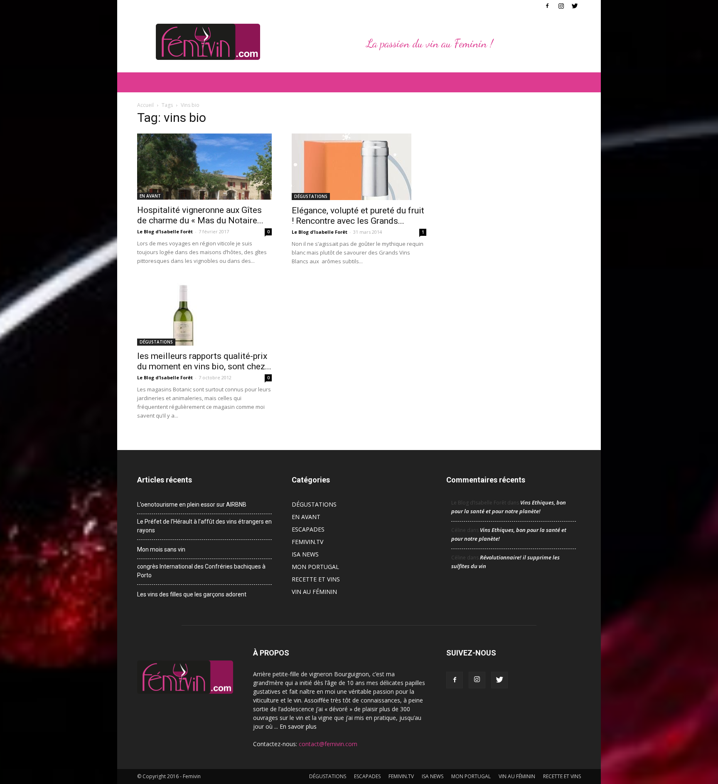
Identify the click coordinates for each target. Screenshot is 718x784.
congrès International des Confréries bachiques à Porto (201, 571)
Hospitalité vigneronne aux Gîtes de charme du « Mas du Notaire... (200, 215)
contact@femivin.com (328, 744)
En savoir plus (298, 726)
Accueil (145, 105)
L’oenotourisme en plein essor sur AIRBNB (191, 504)
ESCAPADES (308, 529)
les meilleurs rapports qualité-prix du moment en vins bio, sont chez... (204, 361)
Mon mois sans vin (161, 549)
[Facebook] (547, 6)
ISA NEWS (305, 554)
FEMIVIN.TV (307, 542)
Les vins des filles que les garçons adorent (191, 594)
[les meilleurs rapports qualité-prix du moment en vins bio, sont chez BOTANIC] (204, 312)
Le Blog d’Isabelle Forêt (165, 231)
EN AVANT (150, 196)
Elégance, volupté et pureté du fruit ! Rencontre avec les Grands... (358, 215)
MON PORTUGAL (315, 567)
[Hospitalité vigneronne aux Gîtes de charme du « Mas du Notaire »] (204, 167)
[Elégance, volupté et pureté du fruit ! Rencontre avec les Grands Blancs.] (359, 167)
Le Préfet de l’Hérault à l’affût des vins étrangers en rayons (204, 526)
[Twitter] (574, 6)
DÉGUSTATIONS (310, 196)
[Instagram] (561, 6)
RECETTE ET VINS (316, 579)
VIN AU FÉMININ (314, 592)
